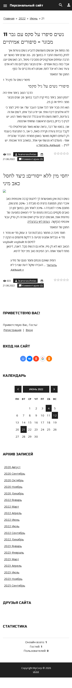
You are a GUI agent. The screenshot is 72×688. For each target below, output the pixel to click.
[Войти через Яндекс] (36, 359)
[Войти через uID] (23, 359)
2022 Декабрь (14, 539)
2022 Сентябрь (14, 533)
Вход (29, 330)
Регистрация (12, 330)
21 (23, 429)
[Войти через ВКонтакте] (29, 359)
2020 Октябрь (14, 480)
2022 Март (11, 506)
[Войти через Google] (43, 359)
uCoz (36, 671)
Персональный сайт (26, 5)
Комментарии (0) (32, 159)
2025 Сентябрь (14, 585)
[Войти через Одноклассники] (49, 359)
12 (55, 415)
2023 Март (11, 559)
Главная (8, 18)
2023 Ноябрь (13, 579)
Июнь (34, 18)
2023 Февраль (14, 552)
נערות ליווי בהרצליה (38, 221)
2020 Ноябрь (13, 487)
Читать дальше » (48, 145)
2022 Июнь (12, 520)
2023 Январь (13, 546)
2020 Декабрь (14, 493)
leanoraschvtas (27, 154)
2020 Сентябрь (14, 473)
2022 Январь (13, 500)
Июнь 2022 (36, 389)
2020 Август (12, 467)
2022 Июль (11, 526)
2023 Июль (11, 572)
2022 (22, 18)
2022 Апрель (13, 513)
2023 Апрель (13, 565)
